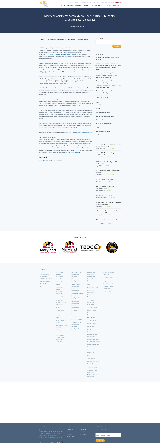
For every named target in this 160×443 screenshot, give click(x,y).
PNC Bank (42, 286)
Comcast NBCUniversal (62, 297)
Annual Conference (101, 105)
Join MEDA (83, 432)
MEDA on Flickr (119, 2)
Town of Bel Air (91, 358)
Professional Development (70, 435)
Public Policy (117, 5)
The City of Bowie (92, 307)
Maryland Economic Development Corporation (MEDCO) (46, 276)
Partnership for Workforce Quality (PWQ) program (61, 54)
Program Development (103, 131)
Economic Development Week (105, 116)
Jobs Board (96, 2)
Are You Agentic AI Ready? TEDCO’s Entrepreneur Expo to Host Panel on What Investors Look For (107, 75)
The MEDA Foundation (106, 2)
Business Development (103, 112)
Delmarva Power (91, 323)
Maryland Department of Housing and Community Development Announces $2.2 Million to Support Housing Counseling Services (107, 94)
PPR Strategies (107, 291)
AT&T (88, 284)
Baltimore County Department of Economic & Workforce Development (76, 277)
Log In (69, 2)
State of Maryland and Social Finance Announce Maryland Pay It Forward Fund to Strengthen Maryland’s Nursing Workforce (108, 66)
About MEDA (76, 2)
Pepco (89, 355)
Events (68, 432)
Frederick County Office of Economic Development (61, 302)
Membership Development (104, 123)
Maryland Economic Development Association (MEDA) (44, 4)
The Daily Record (91, 320)
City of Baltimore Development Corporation (91, 302)
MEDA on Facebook (113, 2)
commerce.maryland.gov (73, 152)
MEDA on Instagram (120, 2)
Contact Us (83, 434)
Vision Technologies (92, 367)
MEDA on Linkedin (115, 2)
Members (86, 5)
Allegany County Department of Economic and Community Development (91, 277)
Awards (108, 5)
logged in (48, 160)
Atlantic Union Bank (92, 287)
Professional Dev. (97, 5)
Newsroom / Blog (86, 2)
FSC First (58, 307)
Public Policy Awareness (103, 135)
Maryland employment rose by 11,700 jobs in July (107, 58)
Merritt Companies (77, 319)
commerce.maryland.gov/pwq (83, 132)
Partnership (70, 429)
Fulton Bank (90, 326)
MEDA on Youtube (117, 2)
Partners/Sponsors (66, 5)
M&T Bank (74, 310)
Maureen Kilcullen (77, 26)
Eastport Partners (108, 277)
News (97, 127)
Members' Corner (101, 120)
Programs (78, 5)
